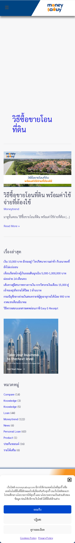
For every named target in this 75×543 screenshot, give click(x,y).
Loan (7, 413)
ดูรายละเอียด (37, 529)
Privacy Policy (45, 538)
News (7, 425)
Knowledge (10, 400)
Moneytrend (11, 209)
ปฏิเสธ (37, 519)
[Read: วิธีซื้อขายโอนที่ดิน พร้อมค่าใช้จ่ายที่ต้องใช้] (37, 169)
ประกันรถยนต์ (11, 444)
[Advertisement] (37, 55)
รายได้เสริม (10, 450)
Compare (9, 394)
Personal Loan (12, 431)
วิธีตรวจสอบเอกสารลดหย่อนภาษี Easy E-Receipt (31, 308)
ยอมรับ (38, 509)
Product (8, 437)
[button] (69, 480)
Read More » (12, 226)
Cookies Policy (28, 538)
